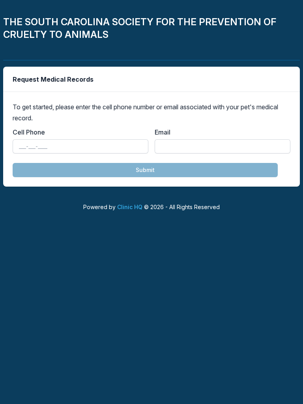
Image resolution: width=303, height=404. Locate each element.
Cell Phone (29, 132)
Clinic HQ (129, 207)
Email (162, 132)
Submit (145, 169)
